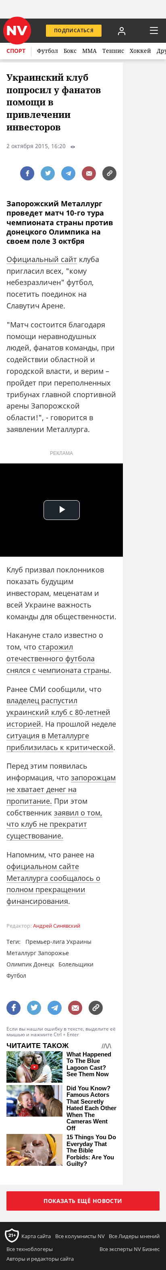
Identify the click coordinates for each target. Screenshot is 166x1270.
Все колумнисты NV (80, 1236)
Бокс (70, 50)
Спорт (15, 50)
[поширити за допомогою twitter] (48, 173)
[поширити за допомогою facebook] (27, 173)
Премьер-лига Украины (58, 941)
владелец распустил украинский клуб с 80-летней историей (58, 712)
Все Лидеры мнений (134, 1236)
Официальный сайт (41, 259)
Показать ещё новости (83, 1201)
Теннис (113, 50)
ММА (89, 50)
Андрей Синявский (56, 925)
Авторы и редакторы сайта (40, 1258)
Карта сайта (36, 1236)
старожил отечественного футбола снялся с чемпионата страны (57, 658)
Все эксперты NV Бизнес (130, 1249)
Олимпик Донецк (30, 964)
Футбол (47, 50)
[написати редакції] (89, 173)
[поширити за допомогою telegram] (68, 173)
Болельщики (75, 964)
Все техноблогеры (29, 1249)
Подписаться (73, 30)
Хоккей (140, 50)
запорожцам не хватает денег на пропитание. (61, 789)
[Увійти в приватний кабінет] (121, 31)
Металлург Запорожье (37, 953)
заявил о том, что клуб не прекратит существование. (54, 824)
